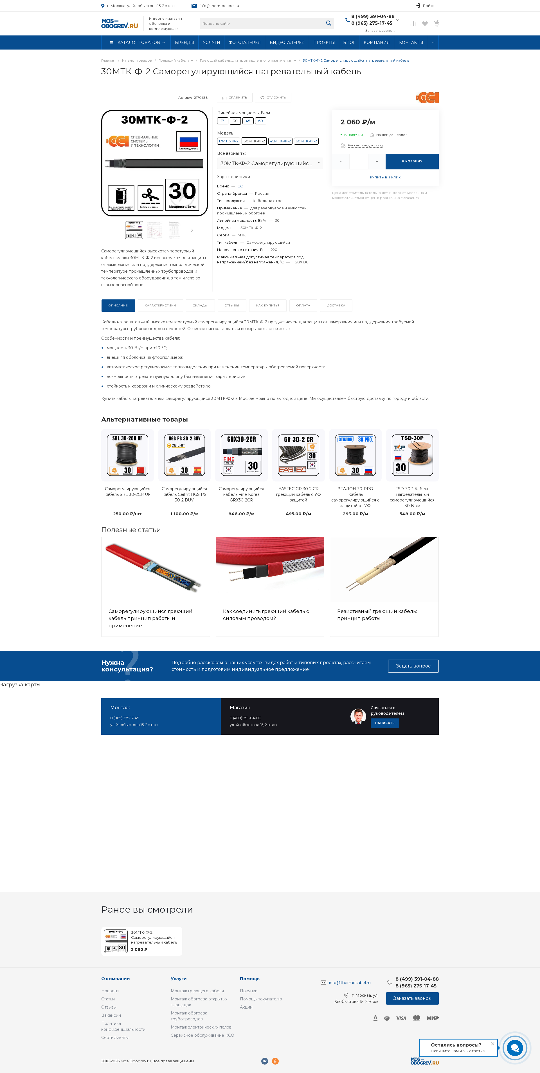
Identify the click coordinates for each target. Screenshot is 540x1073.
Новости (110, 990)
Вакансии (111, 1015)
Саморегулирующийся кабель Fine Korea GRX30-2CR (241, 494)
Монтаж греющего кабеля (197, 990)
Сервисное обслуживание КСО (202, 1035)
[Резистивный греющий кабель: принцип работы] (384, 569)
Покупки (249, 990)
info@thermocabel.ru (219, 5)
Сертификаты (115, 1037)
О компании (115, 978)
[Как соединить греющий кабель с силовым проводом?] (270, 569)
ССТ (241, 185)
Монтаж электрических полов (201, 1027)
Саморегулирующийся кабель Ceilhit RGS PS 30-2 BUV (184, 494)
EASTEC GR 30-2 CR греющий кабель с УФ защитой (298, 494)
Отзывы (108, 1007)
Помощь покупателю (261, 999)
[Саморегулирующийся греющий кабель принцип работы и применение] (156, 569)
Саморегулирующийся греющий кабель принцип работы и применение (150, 618)
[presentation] (192, 230)
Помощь (250, 978)
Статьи (108, 999)
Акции (246, 1007)
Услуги (179, 978)
